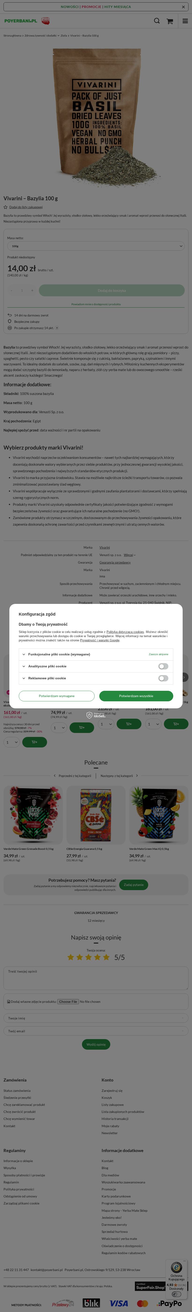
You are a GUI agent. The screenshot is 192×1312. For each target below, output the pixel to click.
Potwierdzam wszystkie (136, 696)
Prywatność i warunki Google (99, 640)
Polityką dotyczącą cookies (125, 631)
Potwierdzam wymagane (56, 696)
